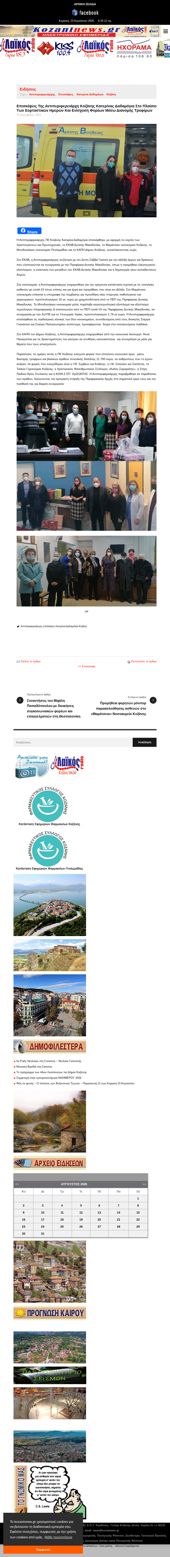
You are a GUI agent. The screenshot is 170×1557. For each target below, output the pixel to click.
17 (42, 1219)
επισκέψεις (65, 94)
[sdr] (87, 170)
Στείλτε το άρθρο (30, 661)
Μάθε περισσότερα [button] (58, 1537)
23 (23, 1226)
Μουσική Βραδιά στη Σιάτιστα (34, 1066)
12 (81, 1212)
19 (81, 1219)
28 (118, 1226)
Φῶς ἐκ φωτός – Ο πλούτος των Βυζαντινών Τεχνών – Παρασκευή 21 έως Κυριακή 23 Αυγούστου (75, 1083)
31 (42, 1233)
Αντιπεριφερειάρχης (42, 94)
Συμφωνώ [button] (43, 1549)
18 (62, 1219)
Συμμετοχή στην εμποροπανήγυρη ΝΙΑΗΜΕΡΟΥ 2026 (48, 1077)
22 (138, 1219)
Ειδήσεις (28, 89)
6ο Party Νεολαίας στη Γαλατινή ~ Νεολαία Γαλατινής (48, 1061)
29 (138, 1226)
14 (118, 1212)
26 (81, 1226)
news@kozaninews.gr (106, 1530)
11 (62, 1212)
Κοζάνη (111, 94)
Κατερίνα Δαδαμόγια (90, 94)
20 (99, 1219)
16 (23, 1219)
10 (42, 1212)
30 (23, 1233)
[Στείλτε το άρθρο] (18, 661)
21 (118, 1219)
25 (62, 1226)
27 (99, 1226)
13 (99, 1212)
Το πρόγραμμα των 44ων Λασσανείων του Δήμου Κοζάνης (51, 1072)
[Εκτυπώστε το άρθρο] (128, 661)
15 (138, 1212)
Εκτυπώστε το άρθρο (144, 661)
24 (42, 1226)
